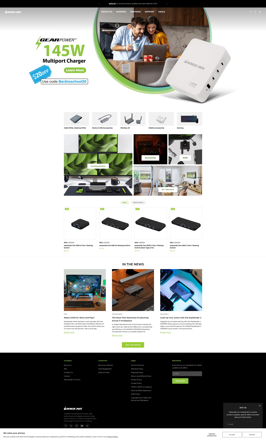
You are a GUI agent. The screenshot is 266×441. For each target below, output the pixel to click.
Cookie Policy (136, 383)
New (125, 203)
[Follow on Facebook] (66, 426)
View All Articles (133, 345)
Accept (232, 435)
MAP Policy (135, 394)
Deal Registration (105, 369)
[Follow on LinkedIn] (87, 426)
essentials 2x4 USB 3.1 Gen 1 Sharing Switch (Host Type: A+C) (149, 246)
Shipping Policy (137, 372)
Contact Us (68, 372)
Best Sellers (138, 203)
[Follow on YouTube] (82, 426)
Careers (67, 376)
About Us (67, 365)
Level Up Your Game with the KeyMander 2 (180, 318)
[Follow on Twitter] (71, 426)
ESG (65, 369)
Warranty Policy (137, 369)
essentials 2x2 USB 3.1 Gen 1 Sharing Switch (78, 246)
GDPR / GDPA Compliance (141, 387)
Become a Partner (105, 365)
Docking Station (117, 314)
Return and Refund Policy (141, 376)
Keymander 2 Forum (72, 380)
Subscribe (180, 381)
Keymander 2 (164, 314)
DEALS (161, 12)
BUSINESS (121, 12)
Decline (252, 435)
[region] (133, 57)
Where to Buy (103, 372)
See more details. (148, 4)
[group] (133, 57)
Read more (69, 332)
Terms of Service (137, 365)
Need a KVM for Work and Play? (79, 318)
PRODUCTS (106, 12)
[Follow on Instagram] (77, 426)
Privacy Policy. (112, 437)
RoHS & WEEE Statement (141, 391)
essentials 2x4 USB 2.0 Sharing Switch (114, 245)
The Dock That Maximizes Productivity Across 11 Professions (130, 319)
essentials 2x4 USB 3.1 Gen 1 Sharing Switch (184, 246)
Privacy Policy (136, 380)
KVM (65, 314)
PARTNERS (135, 12)
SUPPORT (149, 12)
